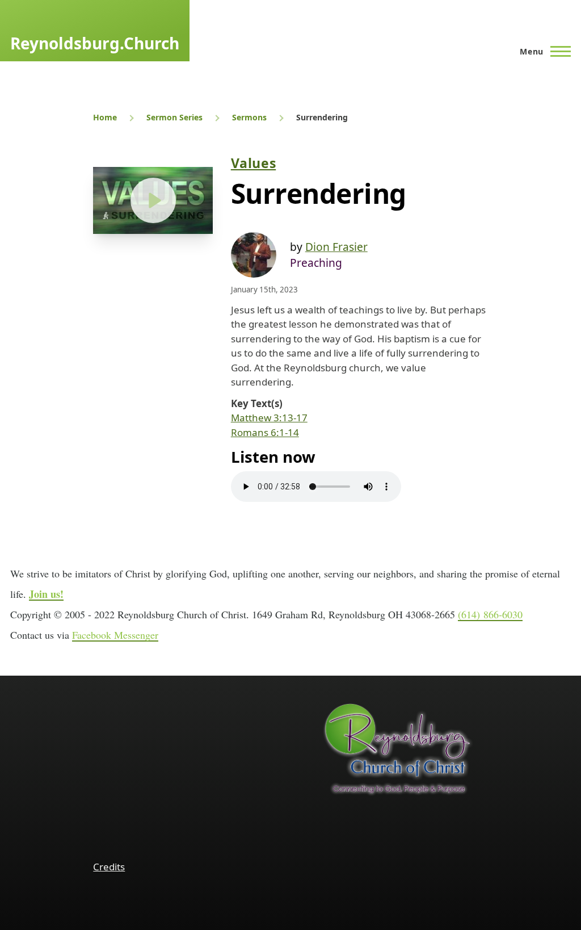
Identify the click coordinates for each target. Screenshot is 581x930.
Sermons (249, 117)
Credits (109, 866)
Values (253, 163)
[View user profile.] (253, 255)
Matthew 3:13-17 (269, 417)
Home (105, 117)
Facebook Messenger (115, 635)
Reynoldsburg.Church (94, 43)
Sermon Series (174, 117)
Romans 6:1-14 (265, 432)
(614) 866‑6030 (490, 614)
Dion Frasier (336, 246)
